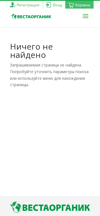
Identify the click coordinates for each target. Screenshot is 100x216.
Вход (57, 5)
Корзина (82, 5)
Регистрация (28, 5)
